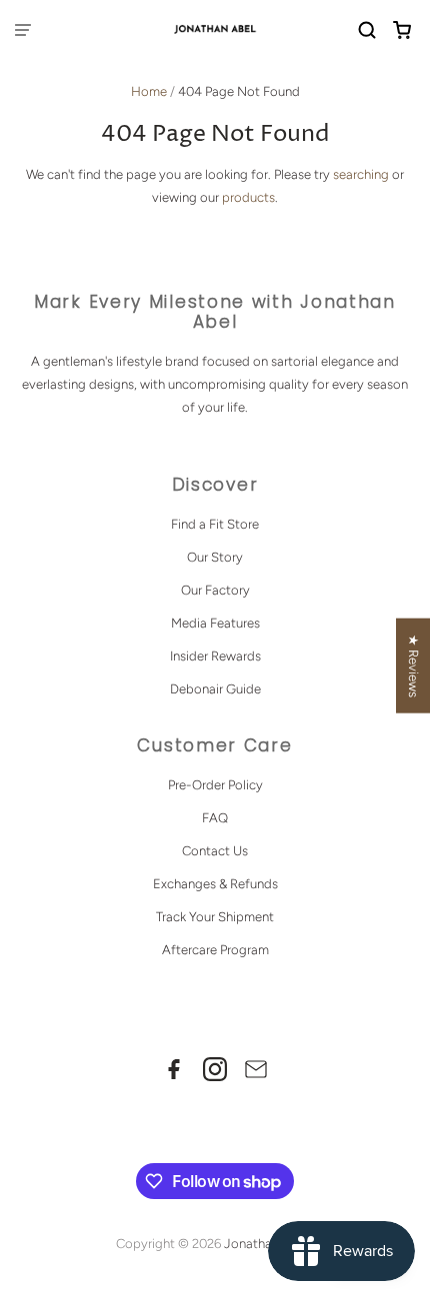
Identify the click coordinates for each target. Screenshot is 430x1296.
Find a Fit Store (215, 524)
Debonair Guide (215, 688)
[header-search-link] (367, 30)
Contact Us (215, 850)
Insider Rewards (215, 655)
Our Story (215, 557)
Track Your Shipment (215, 916)
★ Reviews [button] (413, 665)
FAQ (215, 817)
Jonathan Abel (266, 1243)
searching (361, 174)
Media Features (215, 623)
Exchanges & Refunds (215, 883)
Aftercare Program (215, 949)
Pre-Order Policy (215, 784)
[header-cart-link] (402, 30)
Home (149, 91)
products (248, 197)
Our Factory (215, 590)
